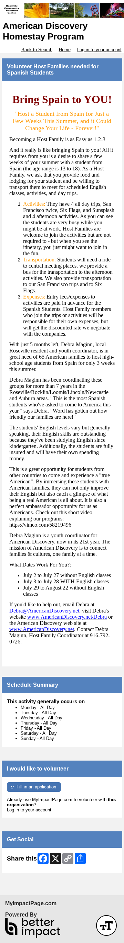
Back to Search (36, 49)
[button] (106, 925)
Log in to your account (99, 49)
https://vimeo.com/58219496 (40, 525)
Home (65, 49)
